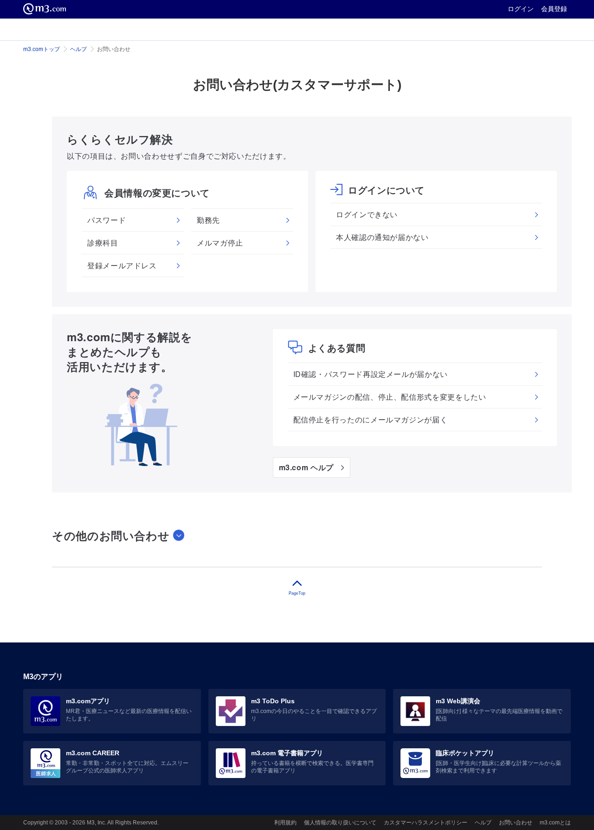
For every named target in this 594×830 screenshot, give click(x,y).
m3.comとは (555, 822)
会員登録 (554, 9)
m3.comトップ (41, 49)
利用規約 (285, 822)
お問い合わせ (515, 822)
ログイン (521, 9)
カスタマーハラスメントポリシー (425, 822)
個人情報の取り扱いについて (340, 822)
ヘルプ (78, 49)
